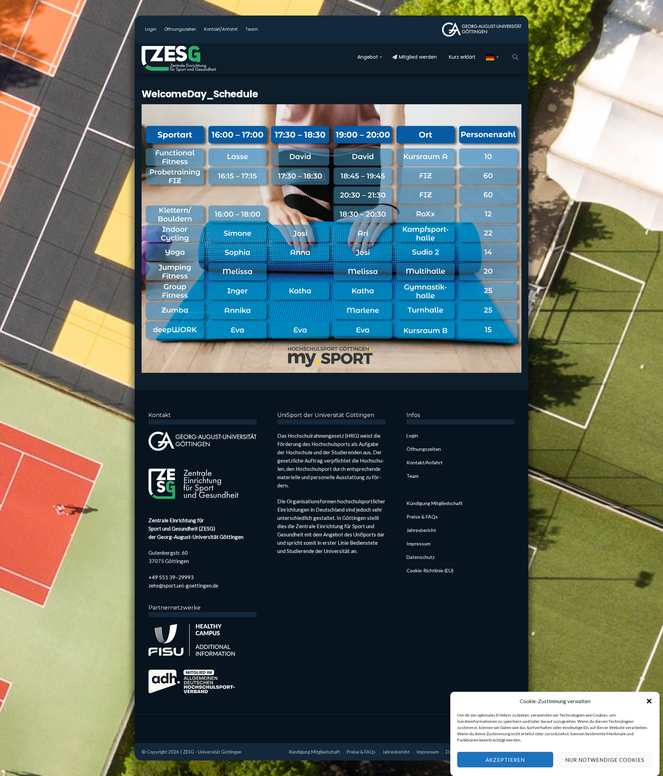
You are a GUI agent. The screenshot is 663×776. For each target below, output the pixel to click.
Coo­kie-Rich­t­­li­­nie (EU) (429, 570)
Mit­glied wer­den (418, 57)
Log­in (150, 29)
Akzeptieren (505, 760)
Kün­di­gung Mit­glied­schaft (434, 503)
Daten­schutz (420, 557)
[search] (515, 57)
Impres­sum (418, 543)
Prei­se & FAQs (422, 517)
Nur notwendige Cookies (604, 760)
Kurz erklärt (462, 57)
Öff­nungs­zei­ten (180, 29)
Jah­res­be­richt (421, 530)
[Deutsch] (492, 57)
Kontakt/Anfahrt (221, 29)
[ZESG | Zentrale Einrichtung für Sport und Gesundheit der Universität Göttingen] (193, 58)
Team (252, 29)
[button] (649, 701)
